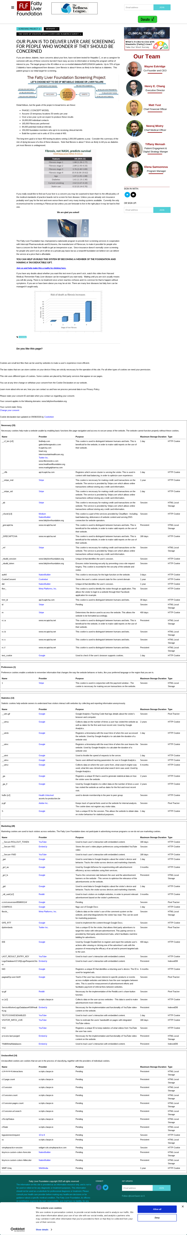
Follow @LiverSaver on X (133, 1196)
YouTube (43, 842)
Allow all (157, 1209)
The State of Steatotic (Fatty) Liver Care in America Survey (48, 34)
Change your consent (9, 410)
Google (42, 655)
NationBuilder (45, 517)
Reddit (41, 894)
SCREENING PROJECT (28, 29)
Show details (42, 1229)
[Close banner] (183, 1206)
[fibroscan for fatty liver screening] (68, 228)
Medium (42, 514)
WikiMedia (43, 1168)
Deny (157, 1217)
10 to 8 (42, 1135)
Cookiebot (48, 417)
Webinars (51, 29)
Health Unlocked (46, 795)
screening (22, 337)
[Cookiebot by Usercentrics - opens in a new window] (18, 1230)
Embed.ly (43, 846)
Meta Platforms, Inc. (48, 588)
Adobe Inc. (43, 803)
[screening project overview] (68, 88)
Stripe (41, 480)
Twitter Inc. (43, 457)
